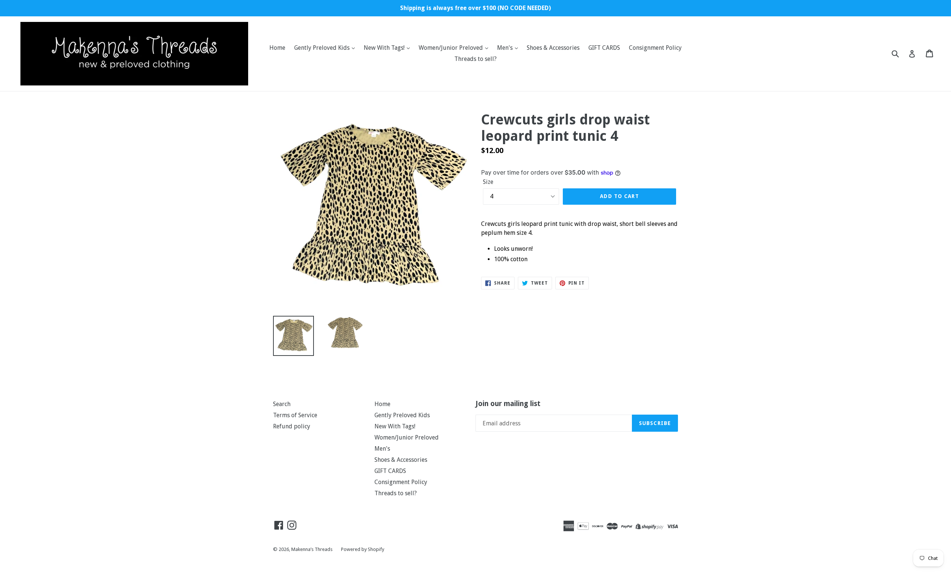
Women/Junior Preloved (451, 47)
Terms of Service (295, 415)
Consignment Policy (655, 47)
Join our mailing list (508, 404)
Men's (505, 47)
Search (282, 404)
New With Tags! (385, 47)
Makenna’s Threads (312, 549)
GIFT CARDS (604, 47)
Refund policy (291, 426)
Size (488, 181)
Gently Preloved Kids (322, 47)
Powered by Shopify (362, 549)
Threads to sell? (475, 58)
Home (277, 47)
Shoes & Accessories (553, 47)
